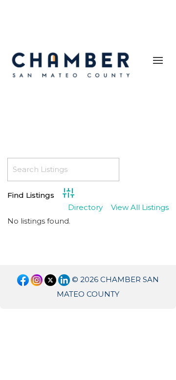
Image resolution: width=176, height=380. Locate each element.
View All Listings (140, 208)
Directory (85, 208)
